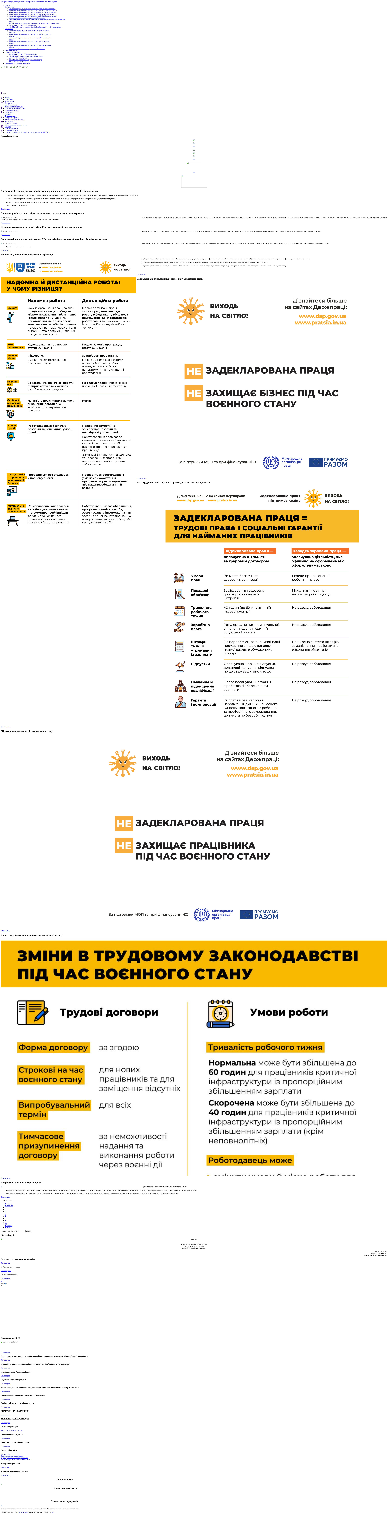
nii (53, 1512)
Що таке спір (5, 1454)
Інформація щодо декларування (16, 125)
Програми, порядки (11, 117)
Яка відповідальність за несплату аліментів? (16, 1459)
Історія (7, 97)
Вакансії (8, 127)
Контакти (8, 114)
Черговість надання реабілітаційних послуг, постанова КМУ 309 (27, 132)
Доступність (9, 112)
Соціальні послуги (11, 130)
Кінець (7, 1227)
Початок (8, 1204)
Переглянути (5, 1263)
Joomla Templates (23, 1512)
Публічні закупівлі (11, 128)
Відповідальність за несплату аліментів (14, 1458)
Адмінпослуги (10, 116)
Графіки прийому (11, 105)
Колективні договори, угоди (14, 119)
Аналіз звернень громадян (14, 107)
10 (6, 1224)
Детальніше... (5, 209)
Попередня (9, 1206)
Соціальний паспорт (12, 110)
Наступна (8, 1226)
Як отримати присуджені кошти (12, 1456)
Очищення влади (11, 123)
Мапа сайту (9, 121)
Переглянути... (6, 1271)
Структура (8, 103)
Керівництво (9, 101)
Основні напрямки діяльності (15, 108)
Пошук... (4, 1231)
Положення (9, 99)
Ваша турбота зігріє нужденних (12, 1430)
